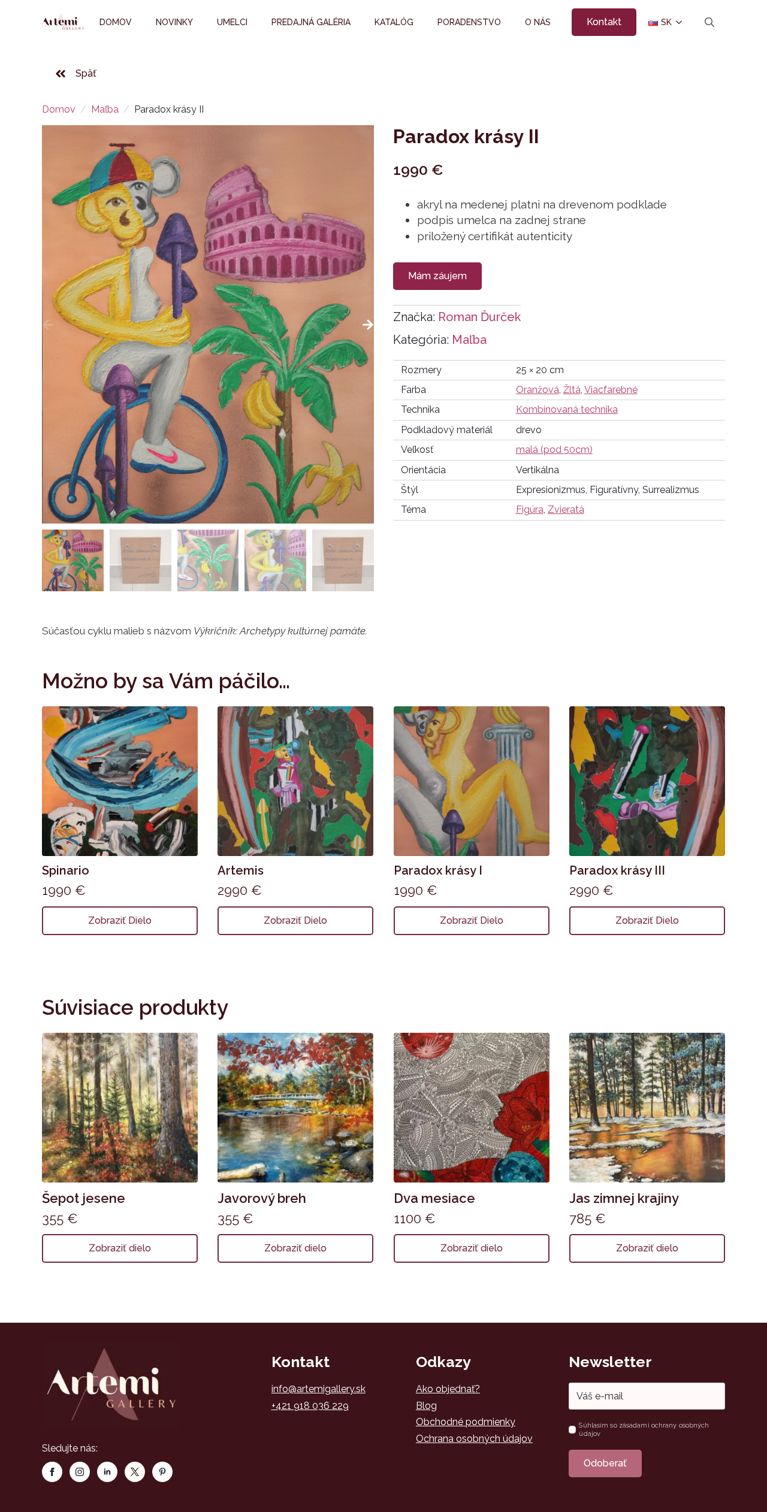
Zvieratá (566, 509)
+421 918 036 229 (310, 1405)
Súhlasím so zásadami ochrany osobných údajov (644, 1429)
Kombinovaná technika (567, 409)
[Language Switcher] (678, 22)
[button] (368, 325)
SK (661, 22)
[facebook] (52, 1472)
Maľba (105, 109)
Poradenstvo (469, 22)
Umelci (232, 22)
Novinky (174, 22)
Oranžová (537, 389)
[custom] (135, 1472)
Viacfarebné (611, 389)
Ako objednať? (448, 1389)
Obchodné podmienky (465, 1422)
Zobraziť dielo (120, 920)
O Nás (538, 22)
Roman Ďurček (479, 317)
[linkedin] (107, 1472)
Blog (426, 1405)
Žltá (572, 389)
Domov (115, 22)
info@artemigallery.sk (318, 1389)
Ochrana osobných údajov (474, 1438)
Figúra (529, 509)
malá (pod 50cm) (554, 449)
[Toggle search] (709, 22)
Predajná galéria (311, 22)
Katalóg (394, 22)
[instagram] (80, 1472)
